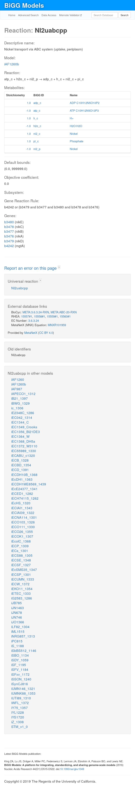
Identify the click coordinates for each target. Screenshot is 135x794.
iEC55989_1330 (23, 450)
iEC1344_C (20, 422)
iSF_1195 (18, 664)
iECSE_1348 (21, 560)
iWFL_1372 (20, 702)
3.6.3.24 (33, 320)
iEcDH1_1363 (22, 479)
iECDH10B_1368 (24, 474)
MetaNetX (30, 332)
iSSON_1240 (21, 679)
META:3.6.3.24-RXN (35, 312)
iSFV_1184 (19, 669)
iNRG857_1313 (23, 636)
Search (124, 15)
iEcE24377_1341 (24, 488)
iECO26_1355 (22, 531)
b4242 (9, 245)
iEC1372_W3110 (24, 446)
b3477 (9, 231)
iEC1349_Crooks (24, 426)
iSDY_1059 (19, 659)
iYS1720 (17, 717)
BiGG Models (24, 5)
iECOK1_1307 (22, 536)
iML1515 (17, 631)
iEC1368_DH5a (23, 441)
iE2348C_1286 (22, 412)
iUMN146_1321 (23, 688)
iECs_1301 (19, 550)
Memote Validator (69, 15)
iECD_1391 (20, 469)
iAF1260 (17, 379)
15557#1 (26, 316)
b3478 (9, 226)
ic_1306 (17, 407)
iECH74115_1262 (24, 498)
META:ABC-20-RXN (64, 312)
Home (11, 15)
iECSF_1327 (21, 564)
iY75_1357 (19, 707)
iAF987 (16, 388)
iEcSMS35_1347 (24, 569)
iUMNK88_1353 (23, 693)
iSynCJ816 (19, 683)
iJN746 (16, 617)
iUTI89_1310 (21, 698)
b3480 (9, 221)
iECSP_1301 (21, 574)
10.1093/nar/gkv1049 (72, 769)
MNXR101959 (57, 325)
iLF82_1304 (20, 626)
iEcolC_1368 (21, 541)
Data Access (48, 15)
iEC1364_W (20, 436)
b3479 (9, 240)
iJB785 (16, 602)
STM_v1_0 (19, 726)
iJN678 (16, 612)
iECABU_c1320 (23, 455)
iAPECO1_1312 (23, 393)
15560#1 (65, 316)
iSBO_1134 (20, 655)
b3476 (9, 236)
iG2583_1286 (21, 598)
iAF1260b (11, 64)
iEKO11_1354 (22, 588)
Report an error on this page (31, 268)
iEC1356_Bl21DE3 (25, 431)
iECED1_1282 (22, 493)
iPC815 (16, 641)
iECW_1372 (20, 583)
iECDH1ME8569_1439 (28, 484)
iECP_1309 (20, 545)
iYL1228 (17, 712)
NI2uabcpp (19, 287)
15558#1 (39, 316)
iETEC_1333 (21, 593)
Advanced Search (28, 15)
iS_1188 (17, 645)
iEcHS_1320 (20, 502)
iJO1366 (17, 621)
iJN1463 (17, 607)
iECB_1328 (20, 460)
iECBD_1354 (21, 464)
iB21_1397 (19, 398)
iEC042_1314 (21, 417)
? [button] (59, 267)
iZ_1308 (17, 721)
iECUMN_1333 (22, 579)
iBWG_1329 (20, 403)
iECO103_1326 (23, 522)
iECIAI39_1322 (22, 512)
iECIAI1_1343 (21, 507)
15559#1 (52, 316)
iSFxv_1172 (20, 674)
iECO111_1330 (23, 526)
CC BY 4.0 (46, 332)
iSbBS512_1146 (23, 650)
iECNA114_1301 (24, 517)
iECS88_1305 (22, 555)
